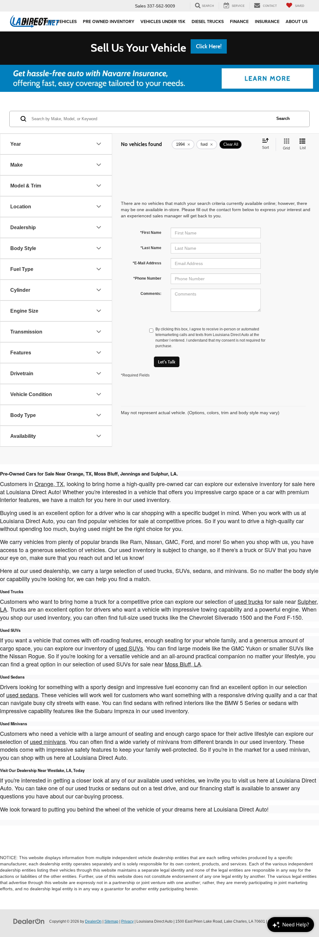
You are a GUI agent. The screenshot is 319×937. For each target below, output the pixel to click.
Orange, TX (49, 484)
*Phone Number (147, 278)
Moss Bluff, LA (183, 664)
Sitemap (111, 921)
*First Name (150, 232)
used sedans (22, 695)
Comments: (150, 293)
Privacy (127, 921)
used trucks (249, 601)
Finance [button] (239, 21)
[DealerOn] (29, 921)
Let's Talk (166, 362)
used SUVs (129, 648)
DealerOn (93, 921)
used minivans (48, 741)
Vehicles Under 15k (162, 21)
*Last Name (150, 248)
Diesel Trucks (208, 21)
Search (283, 118)
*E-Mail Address (147, 263)
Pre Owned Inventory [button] (108, 21)
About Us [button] (296, 21)
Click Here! (208, 46)
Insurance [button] (267, 21)
